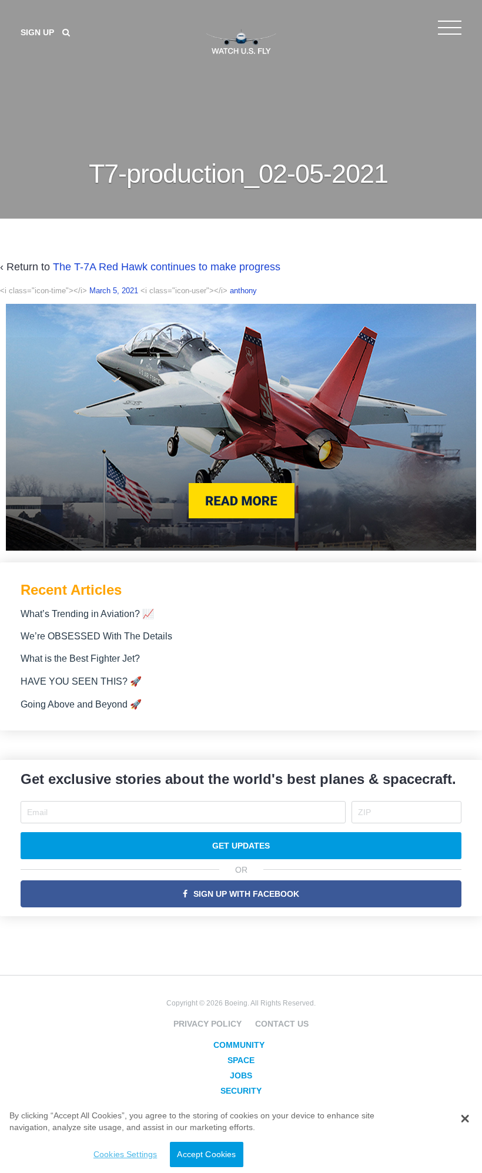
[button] (464, 1119)
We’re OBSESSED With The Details (96, 636)
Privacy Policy (207, 1023)
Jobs (241, 1075)
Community (239, 1045)
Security (241, 1090)
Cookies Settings (125, 1154)
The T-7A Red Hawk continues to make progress (166, 267)
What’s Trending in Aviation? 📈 (87, 614)
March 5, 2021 (113, 290)
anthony (243, 290)
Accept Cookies (206, 1154)
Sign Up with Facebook (246, 894)
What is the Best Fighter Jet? (80, 658)
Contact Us (282, 1023)
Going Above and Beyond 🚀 (81, 704)
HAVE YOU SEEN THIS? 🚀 (81, 681)
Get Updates (241, 845)
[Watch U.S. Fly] (241, 40)
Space (241, 1060)
